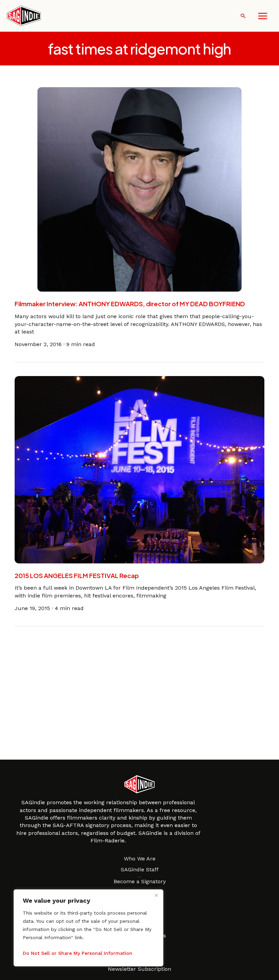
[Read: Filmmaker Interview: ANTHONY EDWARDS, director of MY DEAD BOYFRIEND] (139, 189)
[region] (88, 927)
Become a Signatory (140, 881)
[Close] (156, 895)
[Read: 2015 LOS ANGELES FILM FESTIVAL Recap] (139, 469)
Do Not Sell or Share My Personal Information (77, 953)
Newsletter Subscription (139, 969)
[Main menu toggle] (262, 16)
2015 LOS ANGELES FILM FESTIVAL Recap (77, 575)
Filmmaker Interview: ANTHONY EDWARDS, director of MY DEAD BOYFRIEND (130, 304)
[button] (243, 16)
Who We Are (139, 858)
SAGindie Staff (140, 869)
